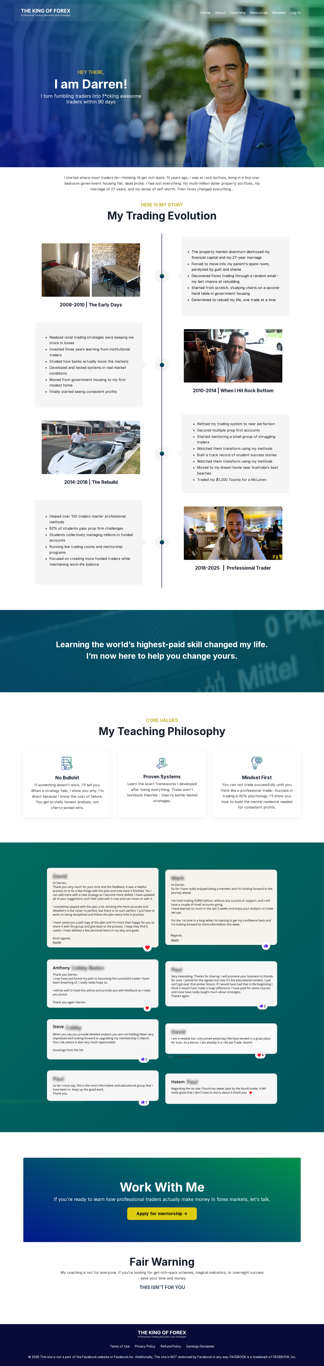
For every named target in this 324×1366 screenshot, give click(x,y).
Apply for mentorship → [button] (162, 1213)
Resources (259, 12)
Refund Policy (171, 1346)
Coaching (238, 12)
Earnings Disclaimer (200, 1346)
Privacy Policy (145, 1346)
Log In (295, 12)
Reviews (279, 12)
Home (205, 12)
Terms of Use (120, 1346)
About (220, 12)
